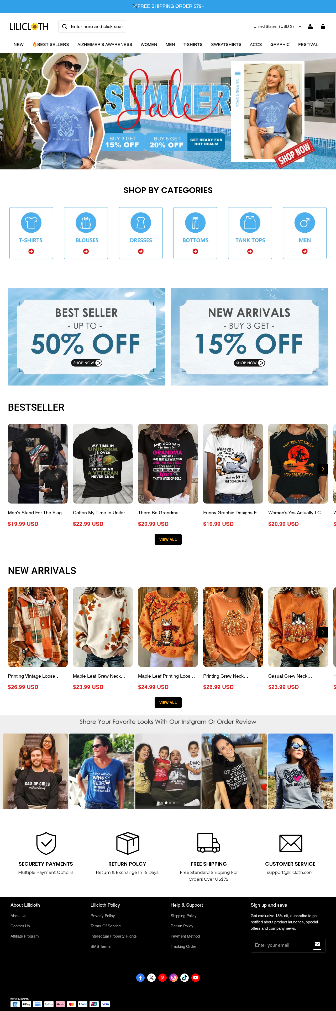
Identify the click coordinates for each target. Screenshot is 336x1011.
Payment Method (185, 936)
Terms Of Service (106, 926)
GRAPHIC (280, 44)
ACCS (256, 44)
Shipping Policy (184, 915)
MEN (170, 44)
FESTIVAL (308, 44)
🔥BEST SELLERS (50, 44)
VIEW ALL (168, 539)
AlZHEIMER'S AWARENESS (104, 44)
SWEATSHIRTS (226, 44)
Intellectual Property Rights (114, 936)
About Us (18, 915)
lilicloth (24, 999)
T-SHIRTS (193, 44)
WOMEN (149, 44)
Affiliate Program (24, 936)
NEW (19, 44)
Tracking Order (183, 946)
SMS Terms (101, 946)
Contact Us (20, 926)
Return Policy (182, 926)
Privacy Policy (103, 915)
